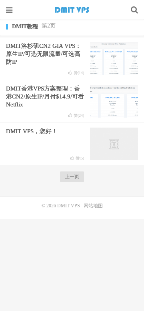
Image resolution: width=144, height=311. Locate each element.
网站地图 (93, 206)
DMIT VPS (72, 10)
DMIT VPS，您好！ (32, 131)
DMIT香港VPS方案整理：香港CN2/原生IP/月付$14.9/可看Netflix (45, 96)
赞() (79, 73)
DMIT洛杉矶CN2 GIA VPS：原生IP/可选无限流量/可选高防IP (43, 54)
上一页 (72, 176)
